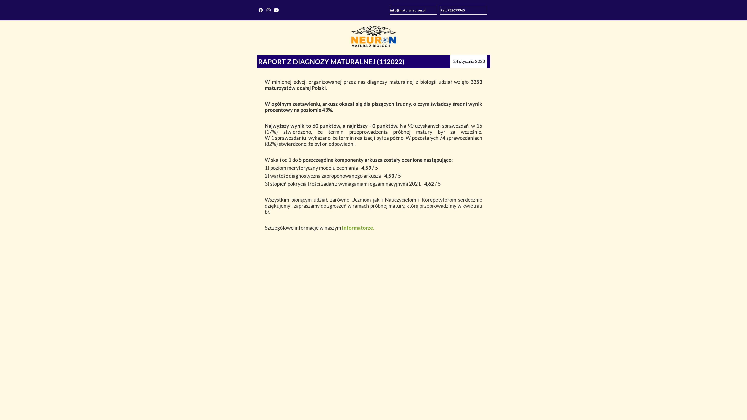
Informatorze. (358, 228)
